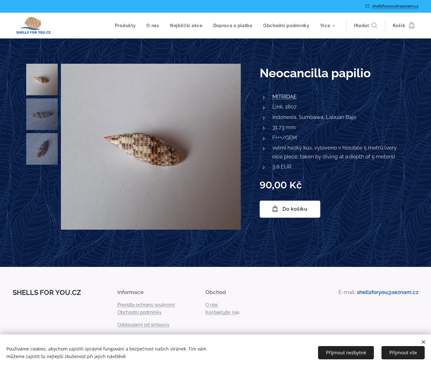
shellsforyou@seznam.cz (395, 6)
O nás (211, 305)
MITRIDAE (284, 96)
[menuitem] (125, 25)
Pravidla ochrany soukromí (146, 305)
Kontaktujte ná (221, 312)
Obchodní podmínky (139, 312)
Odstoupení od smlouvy (143, 324)
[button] (365, 25)
